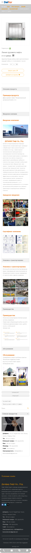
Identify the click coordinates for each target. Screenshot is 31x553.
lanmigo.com (15, 546)
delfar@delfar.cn (18, 451)
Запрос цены (12, 70)
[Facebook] (3, 505)
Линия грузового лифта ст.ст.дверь (12, 404)
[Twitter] (8, 505)
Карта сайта (16, 542)
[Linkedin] (5, 505)
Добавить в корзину (12, 75)
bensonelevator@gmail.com (10, 453)
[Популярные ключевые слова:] (28, 408)
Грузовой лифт (7, 401)
